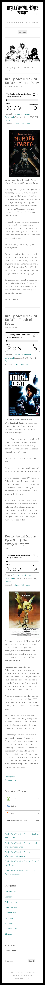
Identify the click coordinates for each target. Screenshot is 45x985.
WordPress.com (22, 978)
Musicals (9, 923)
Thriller (8, 934)
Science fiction (11, 928)
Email (17, 123)
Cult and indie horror (14, 902)
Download (9, 117)
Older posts (10, 776)
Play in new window (22, 114)
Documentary (11, 907)
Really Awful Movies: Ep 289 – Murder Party (22, 81)
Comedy (8, 897)
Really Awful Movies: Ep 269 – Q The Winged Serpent (21, 540)
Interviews (10, 918)
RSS (22, 123)
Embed (8, 120)
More (28, 123)
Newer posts (10, 780)
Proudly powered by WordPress (22, 972)
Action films (10, 891)
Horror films (10, 912)
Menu (23, 32)
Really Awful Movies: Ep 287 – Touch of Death (21, 319)
